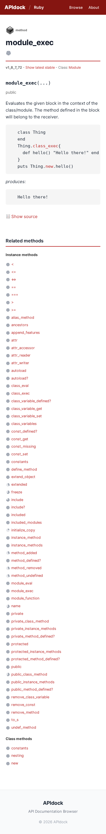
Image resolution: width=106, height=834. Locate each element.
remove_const (23, 705)
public (16, 667)
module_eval (21, 583)
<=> (13, 279)
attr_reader (21, 355)
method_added (24, 553)
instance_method (26, 537)
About (93, 7)
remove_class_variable (30, 697)
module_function (25, 598)
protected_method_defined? (35, 659)
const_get (19, 439)
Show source (24, 216)
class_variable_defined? (31, 401)
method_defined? (26, 560)
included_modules (26, 522)
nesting (17, 755)
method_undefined (27, 575)
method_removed (26, 568)
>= (13, 310)
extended (19, 484)
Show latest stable (40, 67)
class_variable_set (26, 416)
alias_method (22, 317)
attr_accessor (23, 348)
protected (19, 644)
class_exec (45, 145)
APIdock (15, 7)
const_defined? (24, 431)
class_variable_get (26, 408)
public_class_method (29, 674)
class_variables (24, 424)
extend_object (23, 477)
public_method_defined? (32, 689)
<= (13, 272)
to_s (15, 720)
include (17, 500)
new (49, 166)
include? (18, 507)
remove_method (25, 712)
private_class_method (30, 621)
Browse (76, 7)
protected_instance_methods (36, 651)
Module (75, 67)
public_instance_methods (33, 682)
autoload (18, 370)
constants (19, 462)
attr (14, 340)
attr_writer (20, 363)
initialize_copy (23, 530)
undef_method (23, 727)
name (15, 606)
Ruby (39, 7)
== (13, 287)
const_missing (23, 446)
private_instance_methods (33, 628)
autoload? (19, 378)
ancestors (19, 325)
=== (14, 294)
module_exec (22, 591)
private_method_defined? (33, 636)
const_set (19, 454)
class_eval (20, 386)
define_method (24, 469)
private (17, 613)
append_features (25, 332)
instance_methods (27, 545)
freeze (16, 492)
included (18, 515)
